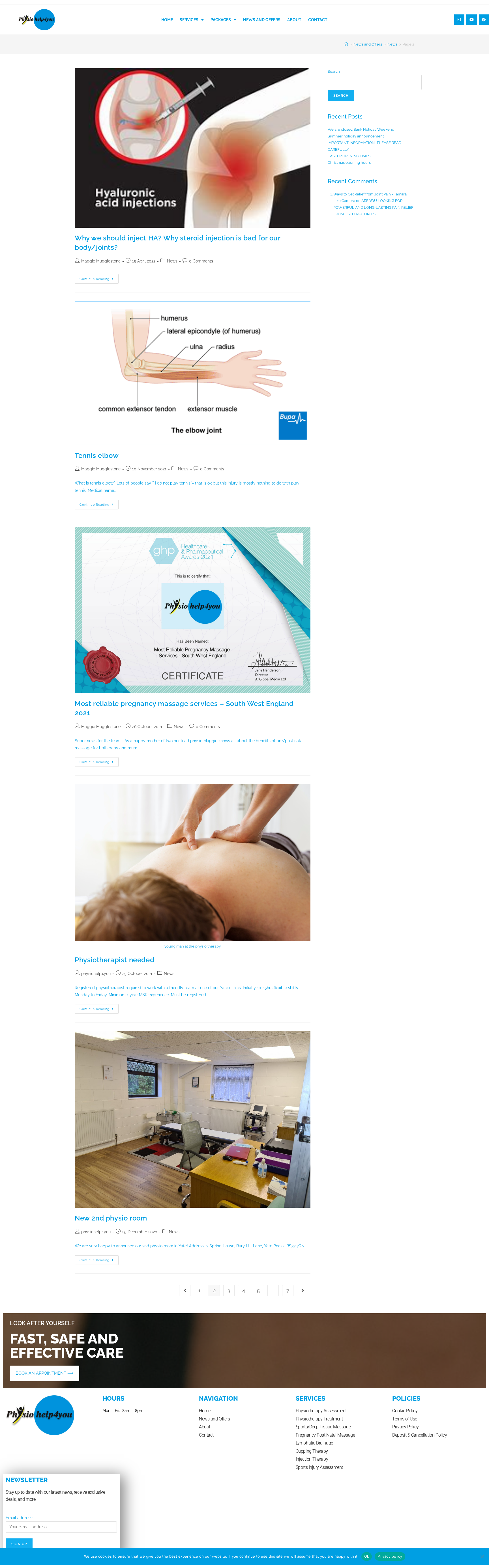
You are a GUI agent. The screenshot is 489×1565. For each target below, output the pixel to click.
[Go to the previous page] (184, 1290)
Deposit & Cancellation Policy (419, 1435)
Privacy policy (390, 1556)
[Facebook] (484, 19)
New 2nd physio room (111, 1218)
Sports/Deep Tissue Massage (323, 1427)
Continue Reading (99, 277)
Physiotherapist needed (114, 960)
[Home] (346, 44)
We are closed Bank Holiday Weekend (361, 129)
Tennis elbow (97, 455)
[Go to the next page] (302, 1290)
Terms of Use (404, 1419)
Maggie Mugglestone (101, 261)
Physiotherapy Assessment (321, 1410)
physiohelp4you (96, 973)
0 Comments (201, 261)
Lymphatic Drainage (314, 1443)
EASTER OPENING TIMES (349, 156)
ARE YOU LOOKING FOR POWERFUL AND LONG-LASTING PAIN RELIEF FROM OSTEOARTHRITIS (373, 207)
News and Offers (261, 20)
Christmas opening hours (349, 162)
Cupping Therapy (312, 1451)
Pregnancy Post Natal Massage (325, 1435)
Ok (366, 1556)
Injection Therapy (312, 1459)
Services (189, 20)
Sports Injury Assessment (319, 1467)
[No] (482, 1556)
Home (167, 20)
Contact (317, 20)
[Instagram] (459, 19)
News (172, 261)
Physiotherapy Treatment (319, 1419)
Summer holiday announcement (356, 136)
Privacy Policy (405, 1427)
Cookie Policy (404, 1410)
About (294, 20)
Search (334, 71)
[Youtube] (471, 19)
